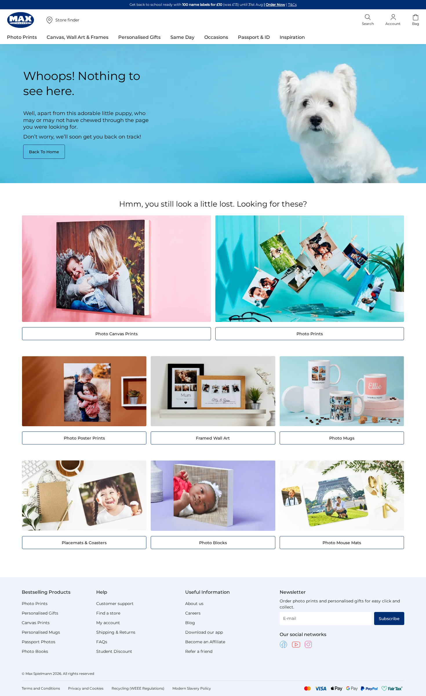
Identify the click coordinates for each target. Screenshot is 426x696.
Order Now (275, 4)
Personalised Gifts (40, 613)
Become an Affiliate (205, 641)
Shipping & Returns (115, 632)
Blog (190, 622)
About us (194, 603)
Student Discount (114, 651)
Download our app (204, 632)
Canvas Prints (36, 622)
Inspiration (292, 37)
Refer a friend (198, 651)
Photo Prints (35, 603)
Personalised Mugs (41, 632)
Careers (193, 613)
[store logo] (20, 20)
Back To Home (44, 151)
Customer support (115, 603)
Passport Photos (38, 641)
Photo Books (35, 651)
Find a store (108, 613)
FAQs (101, 641)
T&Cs (292, 4)
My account (108, 622)
